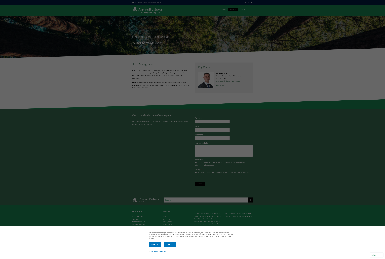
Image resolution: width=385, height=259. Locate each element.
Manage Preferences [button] (158, 251)
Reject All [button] (170, 244)
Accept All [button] (155, 244)
